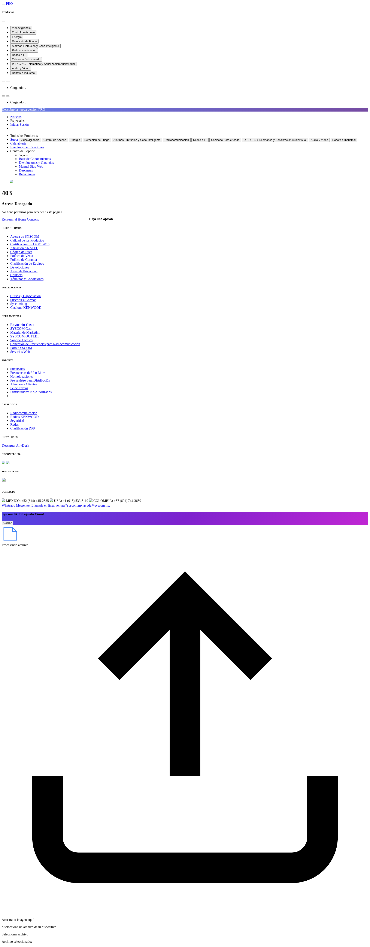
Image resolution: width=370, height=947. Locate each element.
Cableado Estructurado (26, 59)
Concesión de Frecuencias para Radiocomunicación (45, 344)
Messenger (23, 505)
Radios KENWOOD (24, 417)
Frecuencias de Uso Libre (27, 372)
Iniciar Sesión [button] (19, 124)
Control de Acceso (23, 32)
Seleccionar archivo (15, 934)
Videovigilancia (21, 28)
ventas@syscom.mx (68, 505)
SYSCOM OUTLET (24, 336)
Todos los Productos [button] (24, 135)
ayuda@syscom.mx (96, 505)
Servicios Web (20, 351)
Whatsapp (8, 505)
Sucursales (17, 369)
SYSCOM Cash (21, 328)
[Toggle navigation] (3, 4)
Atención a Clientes (23, 384)
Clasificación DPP (22, 428)
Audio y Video (20, 68)
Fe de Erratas (19, 388)
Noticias (15, 117)
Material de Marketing (25, 332)
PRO (9, 3)
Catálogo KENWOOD (26, 307)
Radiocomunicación (24, 50)
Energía (17, 37)
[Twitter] (4, 481)
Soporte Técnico (21, 340)
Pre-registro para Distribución (30, 380)
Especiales (17, 120)
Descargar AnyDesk (15, 445)
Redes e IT (19, 55)
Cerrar (7, 523)
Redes (14, 424)
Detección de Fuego (24, 41)
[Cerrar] (3, 21)
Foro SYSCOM (21, 348)
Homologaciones (21, 376)
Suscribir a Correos (23, 300)
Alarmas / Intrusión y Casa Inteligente (35, 46)
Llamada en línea (43, 505)
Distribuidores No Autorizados (31, 392)
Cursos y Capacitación (25, 296)
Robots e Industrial (23, 73)
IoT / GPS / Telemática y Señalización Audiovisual (43, 64)
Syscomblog (18, 304)
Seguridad (17, 420)
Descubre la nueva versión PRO (23, 109)
